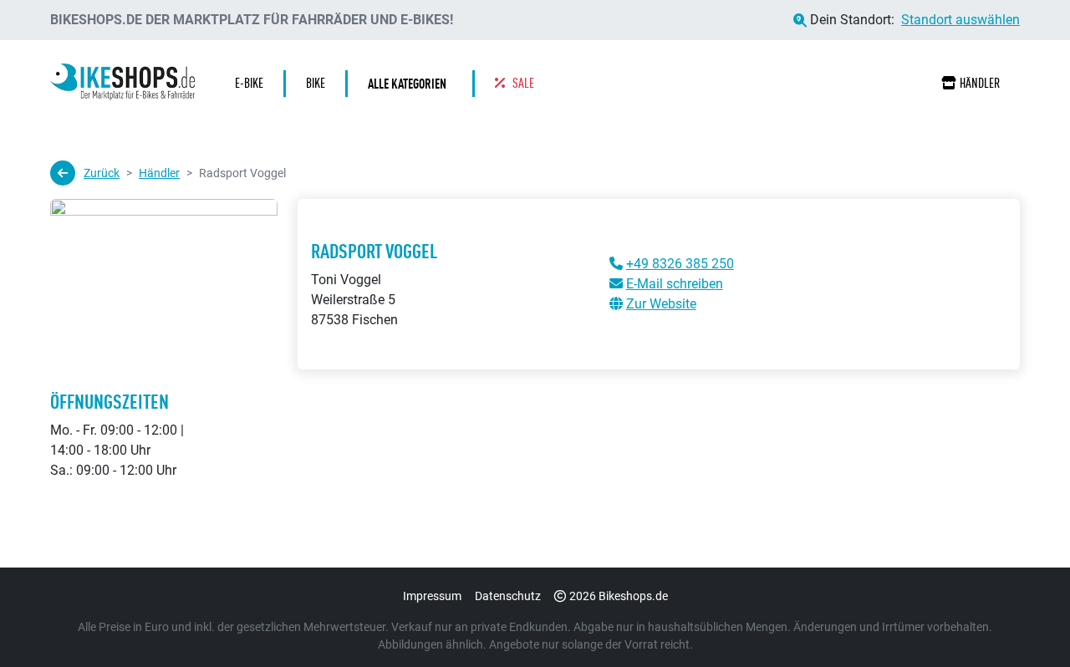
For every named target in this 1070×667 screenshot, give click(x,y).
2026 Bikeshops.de (618, 596)
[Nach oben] (1025, 621)
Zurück (102, 173)
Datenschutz (508, 596)
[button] (411, 83)
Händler (980, 83)
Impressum (432, 596)
